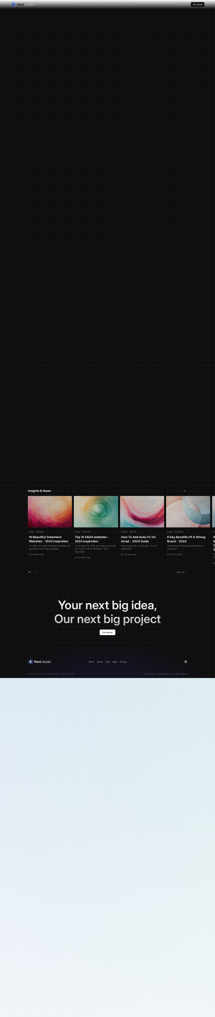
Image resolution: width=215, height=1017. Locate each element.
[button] (130, 4)
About (91, 4)
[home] (31, 4)
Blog (108, 4)
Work (82, 4)
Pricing (117, 4)
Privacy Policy (150, 674)
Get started (197, 4)
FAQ (100, 4)
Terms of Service (165, 674)
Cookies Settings (180, 674)
